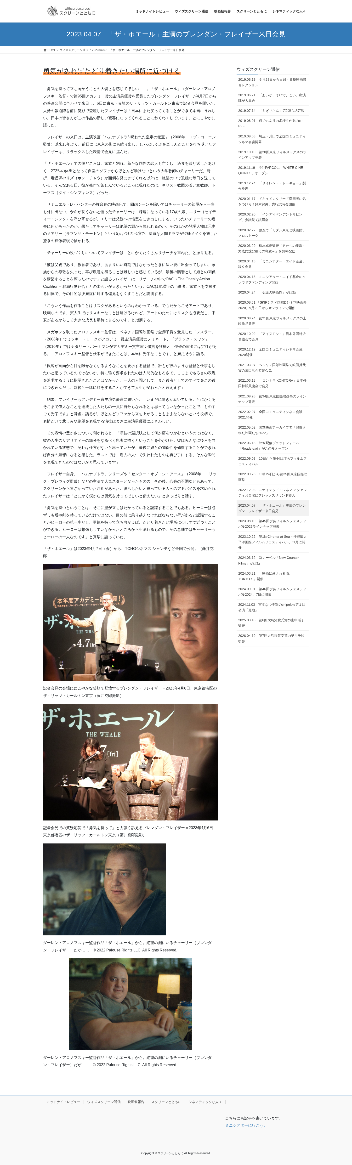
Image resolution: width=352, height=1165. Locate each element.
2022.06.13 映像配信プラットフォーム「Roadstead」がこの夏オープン (268, 445)
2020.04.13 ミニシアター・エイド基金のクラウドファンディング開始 (272, 279)
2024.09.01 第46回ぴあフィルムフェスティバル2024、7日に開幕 (272, 591)
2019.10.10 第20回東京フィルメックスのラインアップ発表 (272, 154)
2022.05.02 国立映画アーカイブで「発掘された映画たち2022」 (272, 430)
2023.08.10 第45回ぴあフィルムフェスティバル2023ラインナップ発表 (272, 523)
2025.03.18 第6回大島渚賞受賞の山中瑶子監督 (271, 623)
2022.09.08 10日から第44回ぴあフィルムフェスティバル (272, 461)
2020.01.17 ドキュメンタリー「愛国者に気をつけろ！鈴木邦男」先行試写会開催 (272, 201)
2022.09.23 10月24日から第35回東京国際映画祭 (272, 476)
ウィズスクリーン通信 (258, 69)
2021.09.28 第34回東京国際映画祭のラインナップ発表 (272, 399)
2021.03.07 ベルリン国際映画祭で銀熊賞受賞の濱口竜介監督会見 (272, 367)
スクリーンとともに (166, 1102)
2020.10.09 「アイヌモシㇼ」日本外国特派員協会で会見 (272, 336)
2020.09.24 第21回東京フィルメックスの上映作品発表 (272, 321)
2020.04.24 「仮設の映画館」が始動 (267, 292)
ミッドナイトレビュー (63, 1102)
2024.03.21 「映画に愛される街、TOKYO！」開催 (265, 576)
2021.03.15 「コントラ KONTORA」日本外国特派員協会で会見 (272, 383)
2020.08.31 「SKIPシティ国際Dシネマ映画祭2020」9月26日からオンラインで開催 (272, 305)
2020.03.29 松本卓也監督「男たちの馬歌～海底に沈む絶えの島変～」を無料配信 (272, 248)
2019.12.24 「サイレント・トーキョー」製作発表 (272, 186)
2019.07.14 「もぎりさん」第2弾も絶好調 (273, 111)
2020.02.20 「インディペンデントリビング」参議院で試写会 (270, 217)
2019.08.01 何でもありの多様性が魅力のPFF (270, 123)
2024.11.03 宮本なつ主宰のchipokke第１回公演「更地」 (271, 607)
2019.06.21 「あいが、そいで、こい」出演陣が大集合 (272, 97)
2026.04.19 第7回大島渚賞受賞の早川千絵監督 (271, 638)
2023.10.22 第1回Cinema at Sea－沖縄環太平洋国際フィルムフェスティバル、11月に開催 (272, 542)
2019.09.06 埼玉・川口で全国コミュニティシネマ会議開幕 (272, 139)
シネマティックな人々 (205, 1102)
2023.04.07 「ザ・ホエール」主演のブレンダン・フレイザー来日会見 (272, 508)
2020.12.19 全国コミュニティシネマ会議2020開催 (270, 352)
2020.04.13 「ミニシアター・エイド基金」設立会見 (272, 264)
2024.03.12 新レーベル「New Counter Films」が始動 (268, 560)
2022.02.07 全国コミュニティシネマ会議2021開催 (270, 414)
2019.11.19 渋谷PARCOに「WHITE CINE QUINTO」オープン (270, 170)
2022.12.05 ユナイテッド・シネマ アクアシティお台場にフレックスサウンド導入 (272, 492)
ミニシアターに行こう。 (246, 1125)
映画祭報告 (136, 1102)
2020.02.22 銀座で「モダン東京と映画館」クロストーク (272, 233)
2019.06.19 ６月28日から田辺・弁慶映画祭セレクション (272, 82)
